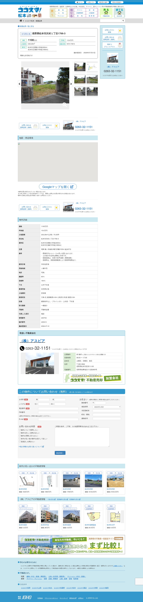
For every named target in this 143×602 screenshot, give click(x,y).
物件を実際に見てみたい (29, 436)
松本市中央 (45, 525)
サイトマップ (64, 598)
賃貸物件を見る (62, 499)
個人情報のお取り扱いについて (31, 446)
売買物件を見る (74, 499)
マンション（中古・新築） (76, 576)
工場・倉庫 (63, 578)
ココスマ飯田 (104, 588)
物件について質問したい (29, 430)
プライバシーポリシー (51, 598)
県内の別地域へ (117, 2)
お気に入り (91, 2)
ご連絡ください (117, 566)
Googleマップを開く (56, 187)
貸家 (45, 578)
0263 (38, 348)
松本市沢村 (23, 489)
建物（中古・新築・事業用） (37, 576)
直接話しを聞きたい (27, 441)
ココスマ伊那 (93, 588)
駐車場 (76, 578)
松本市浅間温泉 (90, 525)
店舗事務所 (79, 13)
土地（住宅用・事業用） (57, 576)
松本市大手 (111, 525)
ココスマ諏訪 (82, 588)
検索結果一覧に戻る (26, 26)
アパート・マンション (34, 578)
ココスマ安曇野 (59, 588)
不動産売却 (106, 16)
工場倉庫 (91, 13)
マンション (61, 16)
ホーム (80, 2)
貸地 (70, 578)
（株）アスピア (80, 121)
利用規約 (40, 598)
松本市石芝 (23, 525)
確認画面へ (60, 453)
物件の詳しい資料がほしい (30, 433)
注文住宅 (119, 16)
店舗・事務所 (53, 578)
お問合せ (80, 598)
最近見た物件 (103, 2)
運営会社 (72, 598)
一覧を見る (50, 499)
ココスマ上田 (36, 588)
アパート (79, 10)
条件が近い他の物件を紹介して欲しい (33, 438)
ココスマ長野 (25, 588)
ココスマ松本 (71, 588)
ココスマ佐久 (47, 588)
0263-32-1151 (84, 127)
